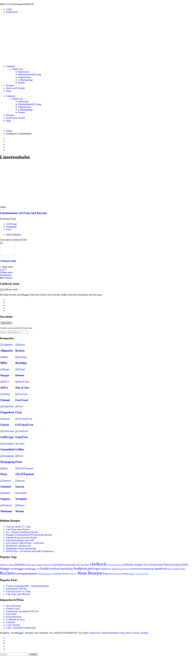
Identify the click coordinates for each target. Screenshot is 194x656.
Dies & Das (22, 387)
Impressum (23, 71)
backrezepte (69, 564)
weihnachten (139, 574)
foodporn (80, 568)
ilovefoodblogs (147, 569)
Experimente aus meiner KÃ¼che (22, 611)
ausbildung (11, 565)
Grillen (19, 449)
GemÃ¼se (21, 437)
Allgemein (6, 350)
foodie (44, 568)
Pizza (3, 474)
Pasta (8, 229)
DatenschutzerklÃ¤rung (29, 74)
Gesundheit (7, 449)
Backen (20, 350)
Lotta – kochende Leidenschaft (21, 627)
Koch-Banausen (14, 616)
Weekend (6, 511)
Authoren (10, 66)
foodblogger (17, 568)
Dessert (19, 375)
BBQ (3, 362)
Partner (21, 82)
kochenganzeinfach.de (45, 574)
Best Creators (132, 633)
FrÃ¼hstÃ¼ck (24, 424)
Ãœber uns (17, 69)
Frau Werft (11, 614)
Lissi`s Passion (13, 625)
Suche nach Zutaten (15, 88)
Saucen (19, 486)
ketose (169, 569)
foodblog (176, 564)
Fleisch (4, 424)
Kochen (7, 573)
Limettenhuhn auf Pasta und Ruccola (23, 213)
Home (9, 131)
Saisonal (5, 486)
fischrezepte (156, 564)
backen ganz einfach (34, 565)
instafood (161, 568)
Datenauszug (24, 77)
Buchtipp (21, 362)
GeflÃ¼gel (11, 224)
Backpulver (47, 565)
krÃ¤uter (73, 574)
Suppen (5, 498)
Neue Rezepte (90, 573)
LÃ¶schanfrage (25, 80)
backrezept (57, 564)
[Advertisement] (97, 37)
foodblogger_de (32, 569)
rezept (125, 573)
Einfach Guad (12, 608)
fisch (146, 564)
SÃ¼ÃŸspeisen (24, 474)
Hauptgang (11, 226)
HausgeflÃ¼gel (123, 569)
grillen (114, 569)
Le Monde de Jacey (15, 619)
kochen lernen (61, 573)
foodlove (54, 568)
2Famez (144, 633)
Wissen (19, 511)
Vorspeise (21, 498)
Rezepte (10, 85)
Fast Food (21, 400)
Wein (146, 574)
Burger (4, 375)
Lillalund (10, 622)
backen (20, 564)
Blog (8, 91)
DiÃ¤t (4, 387)
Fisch (18, 412)
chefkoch (98, 564)
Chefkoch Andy (8, 261)
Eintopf (5, 400)
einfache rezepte (133, 564)
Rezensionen (115, 574)
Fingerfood (7, 412)
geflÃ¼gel (93, 568)
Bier (78, 565)
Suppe (131, 574)
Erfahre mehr (6, 272)
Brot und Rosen (13, 606)
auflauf (3, 565)
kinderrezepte (178, 569)
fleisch (167, 564)
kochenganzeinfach (26, 573)
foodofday (66, 568)
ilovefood (134, 569)
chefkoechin (111, 565)
